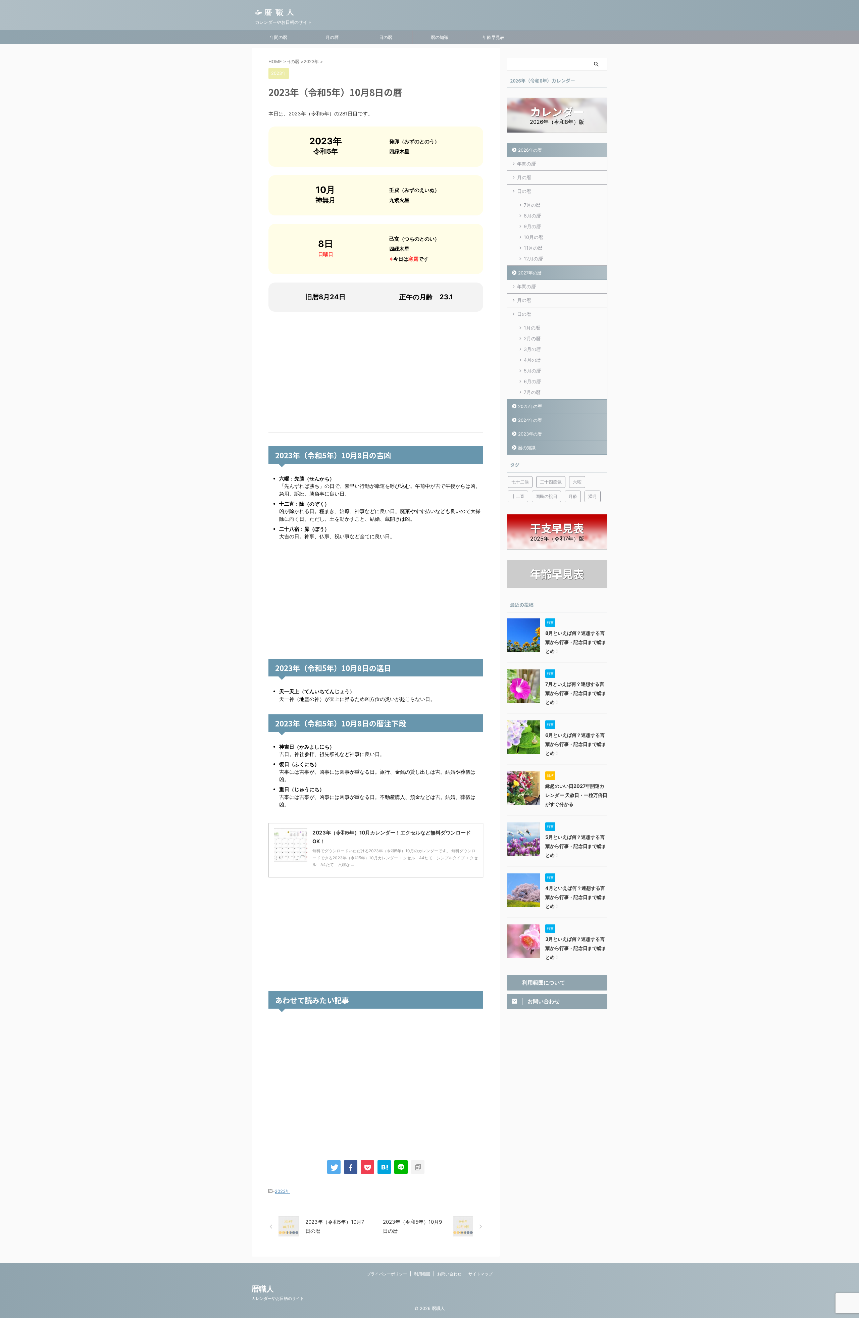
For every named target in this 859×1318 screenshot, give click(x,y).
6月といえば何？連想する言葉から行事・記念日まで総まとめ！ (575, 744)
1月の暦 (532, 328)
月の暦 (332, 37)
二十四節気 (551, 482)
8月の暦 (532, 215)
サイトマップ (480, 1273)
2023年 (282, 1191)
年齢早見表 (493, 37)
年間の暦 (278, 37)
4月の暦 (532, 360)
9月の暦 (532, 226)
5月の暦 (532, 370)
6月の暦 (532, 381)
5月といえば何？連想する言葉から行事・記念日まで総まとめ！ (575, 846)
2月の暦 (532, 338)
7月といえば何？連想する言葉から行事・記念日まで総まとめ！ (575, 693)
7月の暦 (532, 205)
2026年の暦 (530, 150)
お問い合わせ (449, 1273)
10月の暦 (533, 237)
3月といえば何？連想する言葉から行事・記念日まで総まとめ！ (575, 948)
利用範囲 (422, 1273)
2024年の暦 (530, 420)
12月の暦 (533, 258)
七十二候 (520, 482)
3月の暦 (532, 349)
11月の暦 (533, 248)
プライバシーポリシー (387, 1273)
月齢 (572, 496)
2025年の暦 (530, 406)
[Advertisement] (375, 372)
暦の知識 (439, 37)
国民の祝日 (546, 496)
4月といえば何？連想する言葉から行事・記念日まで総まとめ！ (575, 897)
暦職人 (263, 1288)
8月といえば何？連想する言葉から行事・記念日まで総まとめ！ (575, 642)
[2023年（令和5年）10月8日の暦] (384, 1167)
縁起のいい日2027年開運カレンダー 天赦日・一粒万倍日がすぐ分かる (576, 795)
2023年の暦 (530, 434)
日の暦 (385, 37)
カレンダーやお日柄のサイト (278, 1298)
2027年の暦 (530, 272)
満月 (592, 496)
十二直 (517, 496)
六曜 (577, 482)
